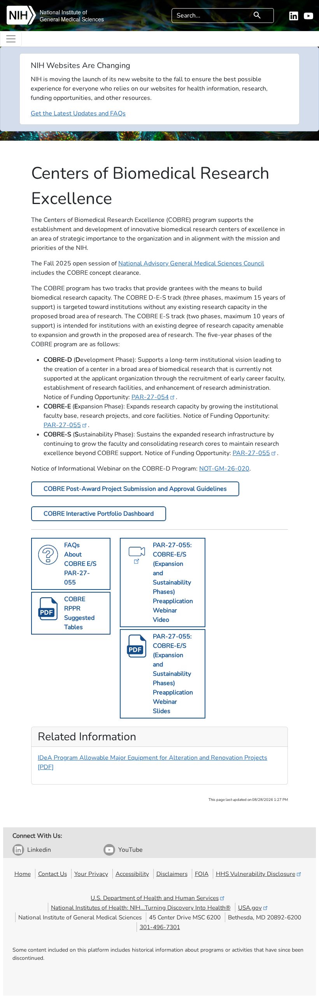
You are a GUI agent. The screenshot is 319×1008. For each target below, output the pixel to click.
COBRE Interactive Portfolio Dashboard (99, 513)
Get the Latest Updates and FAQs (78, 113)
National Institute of (63, 12)
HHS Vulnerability (255, 874)
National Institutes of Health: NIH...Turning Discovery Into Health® (141, 907)
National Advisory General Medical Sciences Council (191, 263)
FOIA (202, 874)
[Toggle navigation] (11, 39)
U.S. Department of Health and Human (155, 898)
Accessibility (132, 874)
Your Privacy (91, 874)
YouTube (130, 850)
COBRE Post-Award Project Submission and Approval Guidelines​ (135, 489)
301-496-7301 (160, 927)
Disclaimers (172, 874)
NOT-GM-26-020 (224, 468)
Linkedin (39, 850)
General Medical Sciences (72, 19)
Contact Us (52, 874)
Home (22, 874)
